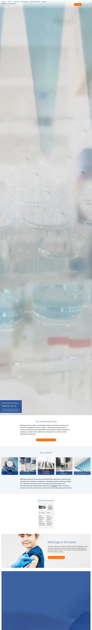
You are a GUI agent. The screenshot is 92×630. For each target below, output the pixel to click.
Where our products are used (56, 557)
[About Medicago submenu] (28, 1)
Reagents (64, 473)
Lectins (27, 473)
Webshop (77, 4)
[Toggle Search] (83, 4)
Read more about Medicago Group (46, 440)
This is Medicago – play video (10, 410)
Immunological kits (82, 473)
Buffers (9, 473)
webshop (54, 485)
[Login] (86, 4)
